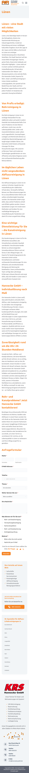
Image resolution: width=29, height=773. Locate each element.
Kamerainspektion (10, 526)
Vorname (4, 462)
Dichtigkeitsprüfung (10, 532)
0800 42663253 (13, 750)
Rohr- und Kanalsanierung (12, 529)
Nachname (18, 462)
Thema (5, 484)
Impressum (7, 769)
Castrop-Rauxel (8, 628)
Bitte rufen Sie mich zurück (13, 539)
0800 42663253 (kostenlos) (15, 4)
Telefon (4, 475)
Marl (6, 653)
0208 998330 (12, 755)
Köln (6, 633)
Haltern (6, 657)
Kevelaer (7, 666)
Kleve (6, 637)
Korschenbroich (8, 624)
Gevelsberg (7, 662)
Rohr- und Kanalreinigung (12, 519)
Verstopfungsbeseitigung (12, 522)
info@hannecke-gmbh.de (16, 761)
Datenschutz (14, 769)
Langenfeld (7, 641)
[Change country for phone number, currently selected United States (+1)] (4, 479)
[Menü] (26, 3)
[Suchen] (23, 3)
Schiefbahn (7, 645)
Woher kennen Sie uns (10, 493)
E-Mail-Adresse (8, 466)
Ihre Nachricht (7, 501)
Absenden (6, 553)
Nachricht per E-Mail (10, 542)
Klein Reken (7, 649)
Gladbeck (7, 670)
